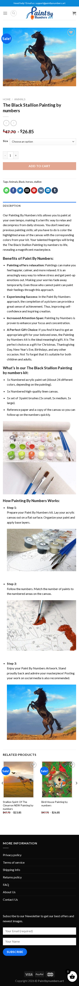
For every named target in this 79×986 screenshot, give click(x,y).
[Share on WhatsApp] (6, 190)
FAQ (6, 884)
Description (12, 205)
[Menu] (5, 13)
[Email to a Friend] (27, 190)
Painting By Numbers (23, 215)
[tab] (39, 206)
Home (7, 99)
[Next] (76, 790)
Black (22, 181)
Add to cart (39, 166)
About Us (9, 892)
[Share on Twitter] (20, 190)
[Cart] (74, 13)
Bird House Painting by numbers (54, 803)
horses (29, 181)
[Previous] (3, 790)
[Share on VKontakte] (41, 190)
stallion (38, 181)
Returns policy (12, 877)
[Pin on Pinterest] (34, 190)
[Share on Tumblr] (55, 190)
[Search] (14, 13)
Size (5, 141)
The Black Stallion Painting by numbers (33, 245)
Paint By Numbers (38, 258)
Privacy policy (12, 855)
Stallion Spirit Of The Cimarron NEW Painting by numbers (18, 805)
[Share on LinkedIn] (48, 190)
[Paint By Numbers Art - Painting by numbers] (39, 13)
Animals (20, 99)
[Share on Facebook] (13, 190)
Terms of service (14, 862)
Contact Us (10, 899)
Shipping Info (11, 869)
